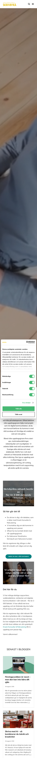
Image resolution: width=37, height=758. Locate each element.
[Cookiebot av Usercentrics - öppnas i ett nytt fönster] (26, 342)
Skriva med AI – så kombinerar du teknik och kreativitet (17, 734)
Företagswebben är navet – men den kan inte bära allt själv (18, 679)
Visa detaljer (26, 403)
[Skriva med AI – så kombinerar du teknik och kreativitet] (18, 719)
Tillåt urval (18, 414)
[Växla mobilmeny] (33, 4)
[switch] (32, 382)
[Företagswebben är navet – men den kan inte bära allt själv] (18, 664)
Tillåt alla (18, 409)
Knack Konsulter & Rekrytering (14, 627)
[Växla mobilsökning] (29, 4)
